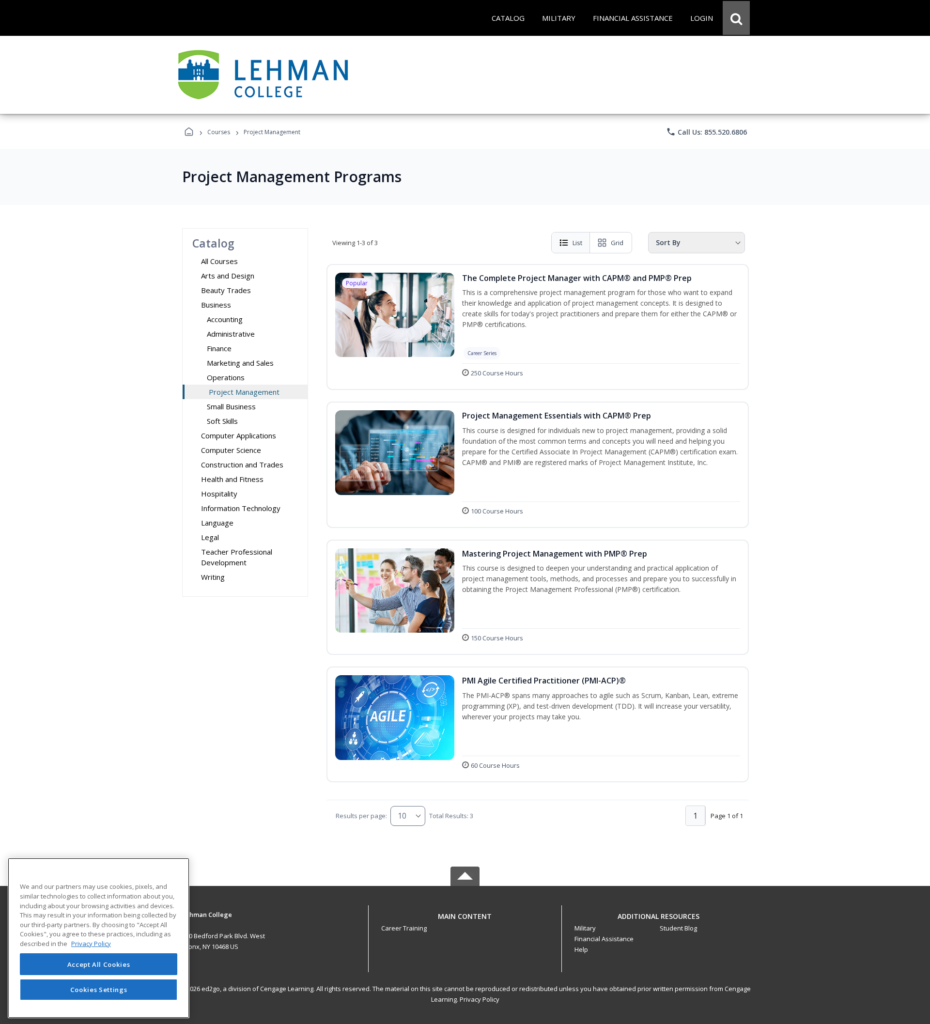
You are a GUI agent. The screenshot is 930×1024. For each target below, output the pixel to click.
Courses (218, 132)
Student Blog (678, 928)
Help (581, 949)
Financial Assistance (604, 938)
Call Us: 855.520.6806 (706, 132)
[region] (98, 938)
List (577, 242)
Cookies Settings (98, 989)
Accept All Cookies (98, 964)
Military (585, 928)
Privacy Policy (479, 999)
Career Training (404, 928)
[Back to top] (465, 921)
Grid (617, 242)
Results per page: (361, 815)
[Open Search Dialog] (736, 18)
